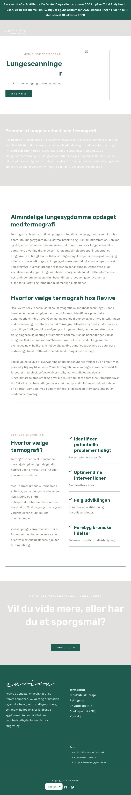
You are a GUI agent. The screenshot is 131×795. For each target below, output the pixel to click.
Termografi (77, 689)
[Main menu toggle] (124, 31)
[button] (18, 93)
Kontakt (75, 716)
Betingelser (78, 700)
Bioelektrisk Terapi (83, 695)
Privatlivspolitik (81, 705)
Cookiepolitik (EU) (82, 711)
